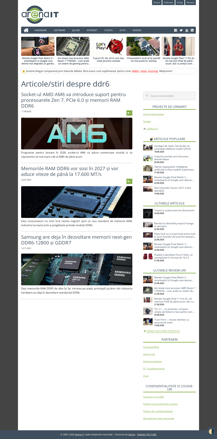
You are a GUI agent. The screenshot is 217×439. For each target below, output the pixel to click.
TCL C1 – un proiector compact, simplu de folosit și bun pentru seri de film (175, 311)
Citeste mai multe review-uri (163, 331)
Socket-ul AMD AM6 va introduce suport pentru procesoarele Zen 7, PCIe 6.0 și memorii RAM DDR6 (73, 100)
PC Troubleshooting (154, 368)
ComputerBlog (151, 347)
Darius (131, 434)
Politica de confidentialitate (158, 411)
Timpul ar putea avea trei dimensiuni (174, 210)
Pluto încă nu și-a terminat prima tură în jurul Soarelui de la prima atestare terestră (174, 236)
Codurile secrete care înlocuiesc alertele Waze (171, 158)
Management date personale (158, 418)
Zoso (146, 375)
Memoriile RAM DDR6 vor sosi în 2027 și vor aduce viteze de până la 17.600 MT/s (69, 171)
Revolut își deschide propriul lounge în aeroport (173, 225)
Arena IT (42, 14)
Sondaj (147, 121)
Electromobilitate (152, 361)
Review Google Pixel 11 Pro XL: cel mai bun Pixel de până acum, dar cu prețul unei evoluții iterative (179, 62)
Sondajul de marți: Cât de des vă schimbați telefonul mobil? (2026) (172, 147)
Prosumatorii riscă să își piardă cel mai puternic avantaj (143, 59)
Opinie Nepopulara (153, 114)
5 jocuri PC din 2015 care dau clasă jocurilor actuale (108, 59)
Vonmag (153, 71)
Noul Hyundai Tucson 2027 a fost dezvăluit (172, 189)
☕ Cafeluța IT (150, 128)
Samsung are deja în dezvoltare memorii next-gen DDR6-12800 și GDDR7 (76, 240)
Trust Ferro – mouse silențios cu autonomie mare (171, 321)
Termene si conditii (153, 396)
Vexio (143, 71)
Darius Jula (149, 354)
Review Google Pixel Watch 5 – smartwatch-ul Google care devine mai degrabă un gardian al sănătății (38, 62)
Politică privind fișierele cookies (160, 404)
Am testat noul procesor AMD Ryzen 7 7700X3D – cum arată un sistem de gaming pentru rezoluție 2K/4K (73, 62)
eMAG (135, 71)
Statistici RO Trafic (147, 434)
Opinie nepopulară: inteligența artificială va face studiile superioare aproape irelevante (173, 169)
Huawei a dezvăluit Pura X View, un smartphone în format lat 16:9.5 (173, 256)
